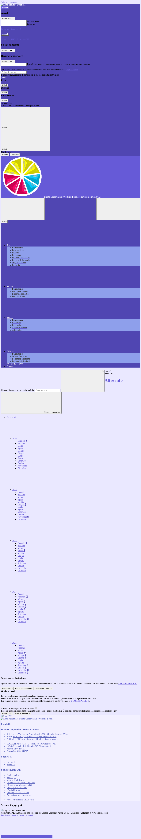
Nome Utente (33, 21)
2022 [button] (14, 643)
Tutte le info (12, 417)
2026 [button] (14, 438)
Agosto (21, 458)
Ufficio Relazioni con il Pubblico (21, 782)
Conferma (15, 155)
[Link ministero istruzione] (13, 5)
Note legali (11, 777)
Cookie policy (13, 775)
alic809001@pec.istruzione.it (35, 739)
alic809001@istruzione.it (34, 736)
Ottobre (21, 463)
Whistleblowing (13, 790)
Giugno (21, 453)
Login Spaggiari (72, 70)
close (4, 222)
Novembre (22, 466)
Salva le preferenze (22, 714)
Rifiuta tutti (23, 689)
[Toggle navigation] (23, 209)
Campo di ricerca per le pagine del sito (17, 390)
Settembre (22, 461)
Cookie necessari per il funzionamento (18, 708)
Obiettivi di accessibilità (17, 787)
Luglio (20, 456)
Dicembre (22, 468)
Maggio (21, 451)
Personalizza (7, 689)
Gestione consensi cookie (18, 792)
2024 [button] (14, 540)
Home (107, 371)
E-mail (30, 64)
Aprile (20, 448)
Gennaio (22, 441)
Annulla (5, 155)
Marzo (20, 446)
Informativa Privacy (15, 780)
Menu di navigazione (52, 412)
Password (31, 24)
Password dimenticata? (11, 29)
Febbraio (21, 443)
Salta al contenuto (9, 2)
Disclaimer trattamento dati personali (17, 815)
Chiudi (4, 85)
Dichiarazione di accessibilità (19, 785)
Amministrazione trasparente (19, 795)
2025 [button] (14, 489)
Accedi (5, 7)
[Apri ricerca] (118, 209)
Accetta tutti (43, 689)
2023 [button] (14, 592)
